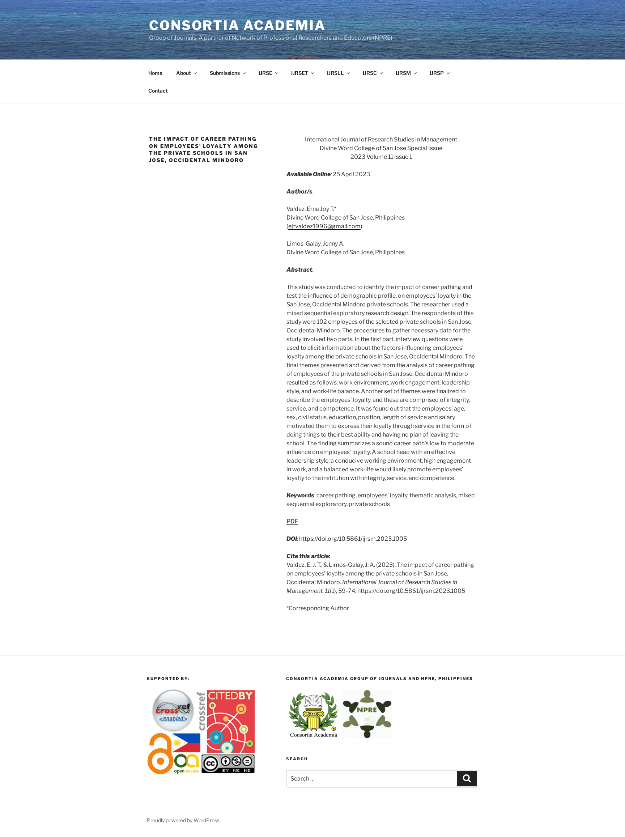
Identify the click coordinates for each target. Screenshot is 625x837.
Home (155, 73)
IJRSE (265, 73)
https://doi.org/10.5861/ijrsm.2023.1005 (353, 538)
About (183, 73)
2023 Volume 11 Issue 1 (381, 156)
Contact (158, 91)
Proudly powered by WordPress (183, 820)
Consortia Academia (237, 25)
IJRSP (437, 73)
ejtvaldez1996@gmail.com (324, 226)
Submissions (225, 73)
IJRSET (299, 73)
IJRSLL (335, 73)
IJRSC (370, 73)
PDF (292, 521)
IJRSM (403, 73)
